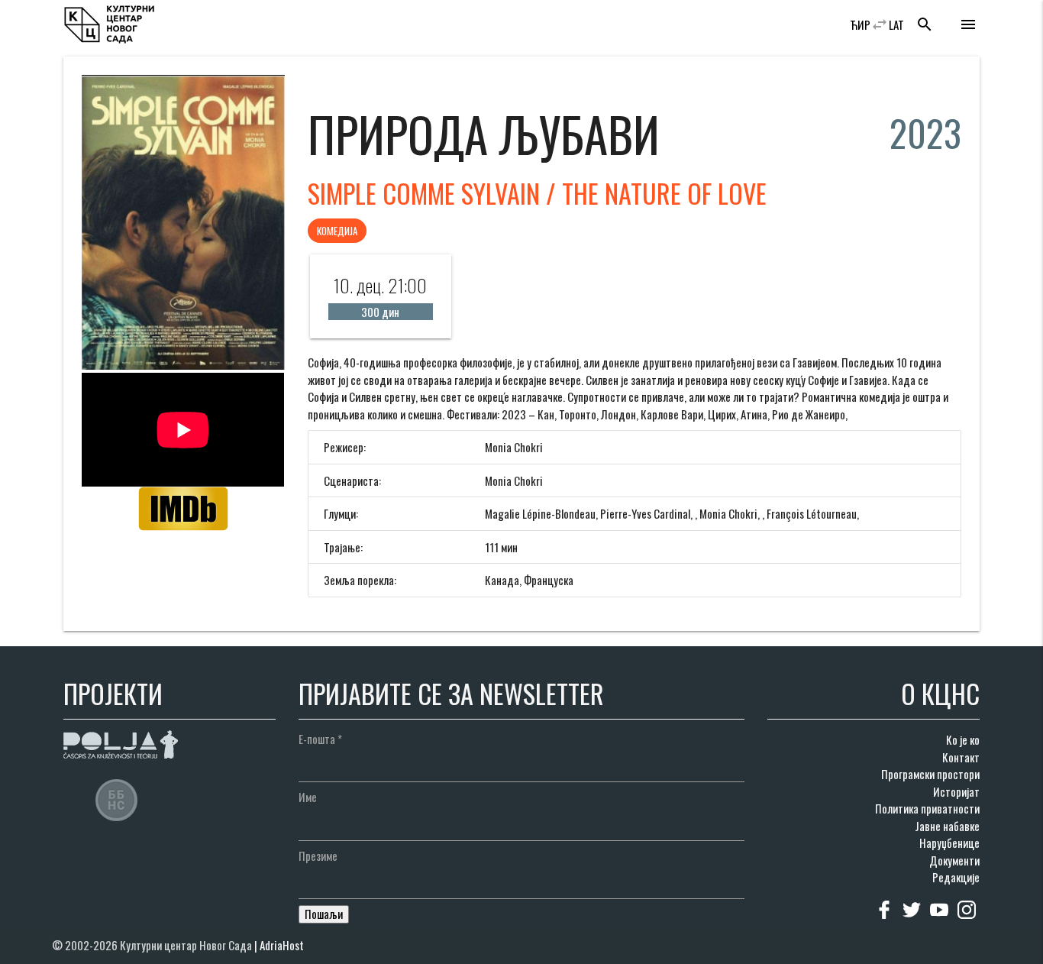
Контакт (961, 757)
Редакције (956, 877)
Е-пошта (320, 738)
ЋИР (860, 24)
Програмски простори (930, 773)
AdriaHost (282, 945)
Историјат (956, 791)
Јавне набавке (947, 825)
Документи (954, 860)
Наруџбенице (949, 842)
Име (308, 796)
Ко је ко (963, 739)
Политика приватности (927, 808)
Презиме (318, 855)
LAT (896, 24)
